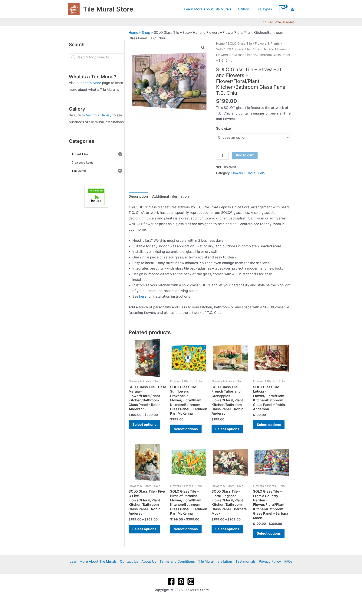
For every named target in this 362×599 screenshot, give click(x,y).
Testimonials (245, 561)
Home (133, 32)
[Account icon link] (292, 9)
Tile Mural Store (108, 9)
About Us (148, 561)
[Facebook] (171, 581)
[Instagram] (191, 581)
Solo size (223, 128)
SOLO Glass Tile (240, 43)
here (142, 296)
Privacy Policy (270, 561)
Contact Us (129, 561)
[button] (202, 47)
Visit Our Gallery (98, 115)
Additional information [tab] (170, 196)
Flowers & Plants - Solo (248, 173)
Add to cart (245, 155)
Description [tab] (138, 196)
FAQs (288, 561)
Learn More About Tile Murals (93, 561)
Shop (146, 32)
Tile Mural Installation (215, 561)
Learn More (92, 83)
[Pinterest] (181, 581)
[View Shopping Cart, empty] (283, 9)
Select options (144, 424)
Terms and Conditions (177, 561)
